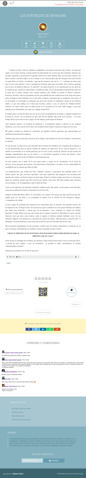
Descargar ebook (72, 292)
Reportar (59, 46)
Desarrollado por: (13, 474)
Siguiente (75, 304)
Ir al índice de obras (43, 312)
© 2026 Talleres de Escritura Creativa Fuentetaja (70, 473)
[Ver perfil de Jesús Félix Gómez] (43, 27)
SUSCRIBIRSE (55, 460)
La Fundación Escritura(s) (18, 439)
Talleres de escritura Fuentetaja (21, 420)
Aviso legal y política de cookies (21, 408)
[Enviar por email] (57, 329)
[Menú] (5, 3)
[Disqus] (43, 371)
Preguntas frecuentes (18, 416)
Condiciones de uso (18, 412)
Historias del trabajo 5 (45, 52)
